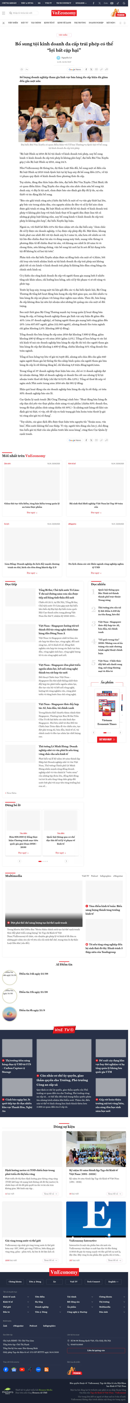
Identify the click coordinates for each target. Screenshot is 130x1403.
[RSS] (46, 1369)
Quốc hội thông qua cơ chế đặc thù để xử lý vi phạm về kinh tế (59, 840)
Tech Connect (63, 3)
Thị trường (80, 23)
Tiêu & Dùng (27, 3)
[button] (40, 860)
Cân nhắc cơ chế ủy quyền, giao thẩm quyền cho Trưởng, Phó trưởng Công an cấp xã (62, 1080)
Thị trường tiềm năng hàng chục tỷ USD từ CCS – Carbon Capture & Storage (16, 1066)
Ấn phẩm (107, 682)
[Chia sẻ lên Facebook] (86, 69)
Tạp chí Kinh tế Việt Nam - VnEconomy (108, 1392)
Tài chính (36, 23)
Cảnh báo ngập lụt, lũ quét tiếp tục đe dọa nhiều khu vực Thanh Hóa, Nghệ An (17, 1105)
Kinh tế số (49, 23)
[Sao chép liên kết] (101, 69)
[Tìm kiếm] (10, 13)
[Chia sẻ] (106, 69)
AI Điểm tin (64, 964)
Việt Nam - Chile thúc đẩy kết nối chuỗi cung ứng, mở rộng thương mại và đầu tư (110, 666)
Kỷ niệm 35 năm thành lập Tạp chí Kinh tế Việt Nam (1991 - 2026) (93, 1172)
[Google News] (124, 3)
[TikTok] (118, 3)
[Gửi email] (96, 69)
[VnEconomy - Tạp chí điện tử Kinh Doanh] (64, 1271)
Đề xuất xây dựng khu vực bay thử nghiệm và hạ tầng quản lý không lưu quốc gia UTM (110, 1066)
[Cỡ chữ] (27, 69)
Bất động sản (113, 23)
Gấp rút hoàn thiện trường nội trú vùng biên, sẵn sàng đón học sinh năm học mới (110, 1105)
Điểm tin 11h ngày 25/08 (33, 991)
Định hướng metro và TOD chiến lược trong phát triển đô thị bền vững (30, 1172)
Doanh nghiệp (96, 23)
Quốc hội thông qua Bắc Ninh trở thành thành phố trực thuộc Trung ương (109, 595)
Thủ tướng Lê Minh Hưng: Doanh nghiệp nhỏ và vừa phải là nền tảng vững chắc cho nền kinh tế (58, 750)
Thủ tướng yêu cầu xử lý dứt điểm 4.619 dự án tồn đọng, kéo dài (109, 611)
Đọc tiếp (11, 584)
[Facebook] (94, 3)
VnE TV (48, 3)
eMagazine (72, 524)
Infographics (105, 876)
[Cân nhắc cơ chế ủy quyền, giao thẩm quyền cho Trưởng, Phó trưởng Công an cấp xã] (64, 1055)
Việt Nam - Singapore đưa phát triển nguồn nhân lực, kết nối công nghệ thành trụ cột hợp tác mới (59, 669)
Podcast (94, 876)
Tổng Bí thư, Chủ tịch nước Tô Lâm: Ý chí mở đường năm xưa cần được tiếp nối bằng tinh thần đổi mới (59, 594)
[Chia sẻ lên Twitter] (91, 69)
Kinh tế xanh (64, 23)
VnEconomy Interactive (83, 1240)
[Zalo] (106, 3)
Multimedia (13, 875)
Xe (39, 3)
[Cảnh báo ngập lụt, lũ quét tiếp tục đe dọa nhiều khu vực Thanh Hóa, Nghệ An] (17, 1087)
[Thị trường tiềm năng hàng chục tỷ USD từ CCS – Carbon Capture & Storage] (17, 1048)
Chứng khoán (9, 3)
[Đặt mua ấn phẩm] (118, 12)
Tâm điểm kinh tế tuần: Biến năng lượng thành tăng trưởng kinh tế (104, 909)
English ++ (81, 3)
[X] (100, 3)
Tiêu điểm (13, 23)
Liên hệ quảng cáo (96, 1350)
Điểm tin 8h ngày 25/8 (32, 1010)
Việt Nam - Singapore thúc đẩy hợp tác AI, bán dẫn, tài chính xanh (59, 706)
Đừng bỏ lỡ (13, 805)
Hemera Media (45, 1390)
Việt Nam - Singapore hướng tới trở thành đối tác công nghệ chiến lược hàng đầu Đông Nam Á (59, 630)
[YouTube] (112, 3)
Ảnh (5, 1325)
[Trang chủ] (3, 22)
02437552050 (77, 1344)
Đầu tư (24, 23)
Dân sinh (7, 464)
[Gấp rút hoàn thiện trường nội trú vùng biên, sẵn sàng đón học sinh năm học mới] (111, 1087)
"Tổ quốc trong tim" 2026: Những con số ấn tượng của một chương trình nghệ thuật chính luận (110, 647)
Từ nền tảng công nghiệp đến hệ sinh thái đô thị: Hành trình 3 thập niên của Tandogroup (104, 948)
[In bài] (22, 69)
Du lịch (6, 524)
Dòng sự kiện (64, 1126)
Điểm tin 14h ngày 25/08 (33, 973)
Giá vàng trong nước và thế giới (23, 1240)
